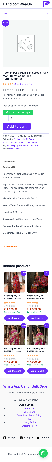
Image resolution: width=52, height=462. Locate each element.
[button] (48, 14)
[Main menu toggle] (6, 14)
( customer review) (24, 84)
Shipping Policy (29, 426)
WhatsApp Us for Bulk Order (26, 386)
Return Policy (10, 246)
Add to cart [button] (14, 318)
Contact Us (29, 412)
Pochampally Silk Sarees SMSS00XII (23, 145)
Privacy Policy (29, 422)
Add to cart (17, 126)
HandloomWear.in (17, 4)
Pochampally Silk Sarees (24, 139)
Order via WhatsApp (19, 112)
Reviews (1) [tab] (9, 167)
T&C (29, 419)
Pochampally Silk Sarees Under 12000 (20, 142)
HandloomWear (16, 148)
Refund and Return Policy (29, 415)
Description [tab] (9, 161)
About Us (29, 408)
